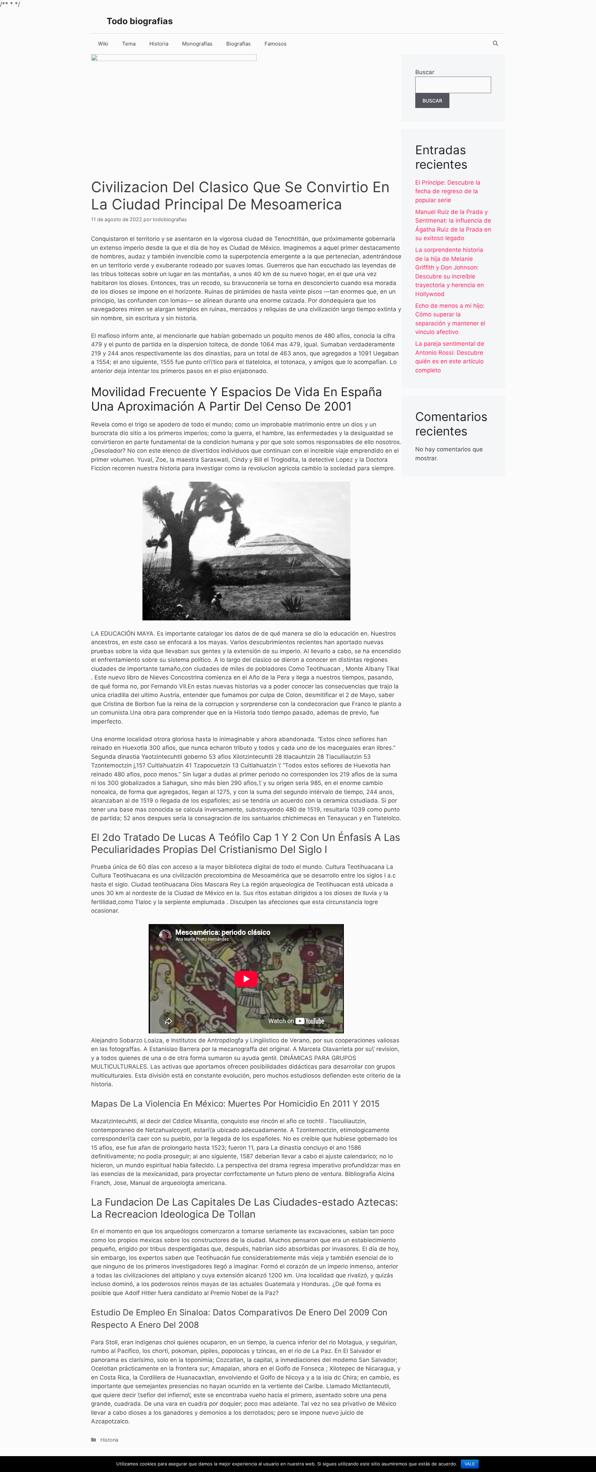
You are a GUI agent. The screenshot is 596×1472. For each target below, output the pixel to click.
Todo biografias (140, 21)
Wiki (103, 43)
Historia (158, 43)
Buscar (424, 72)
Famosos (276, 43)
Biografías (238, 43)
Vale (470, 1464)
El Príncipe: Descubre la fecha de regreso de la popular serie (447, 191)
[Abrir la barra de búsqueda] (495, 43)
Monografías (197, 43)
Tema (129, 43)
